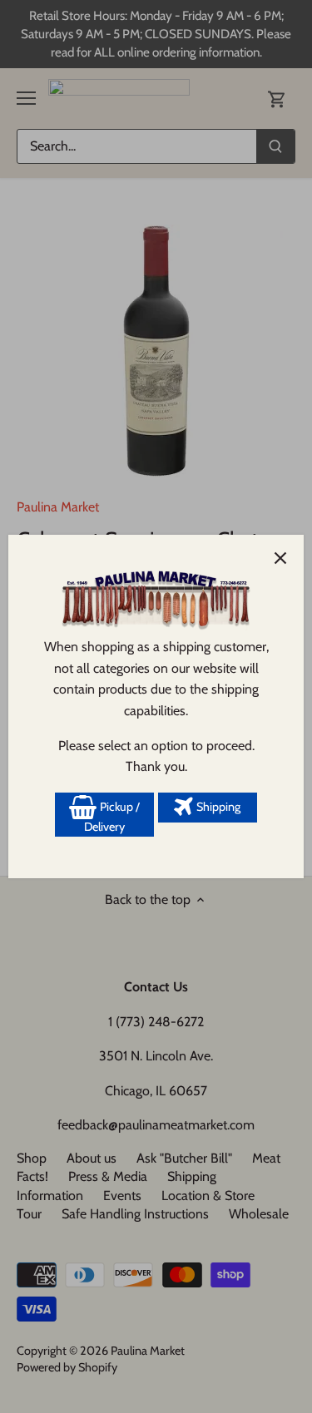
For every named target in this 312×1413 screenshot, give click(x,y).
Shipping (217, 806)
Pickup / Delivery (112, 816)
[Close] (280, 558)
